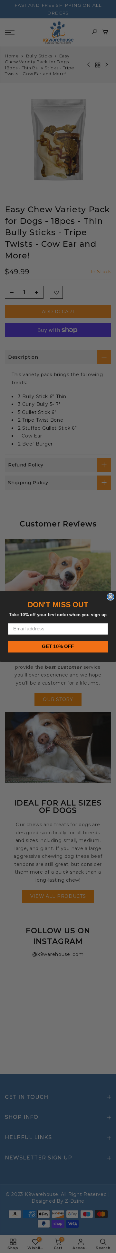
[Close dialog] (110, 597)
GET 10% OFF (58, 646)
